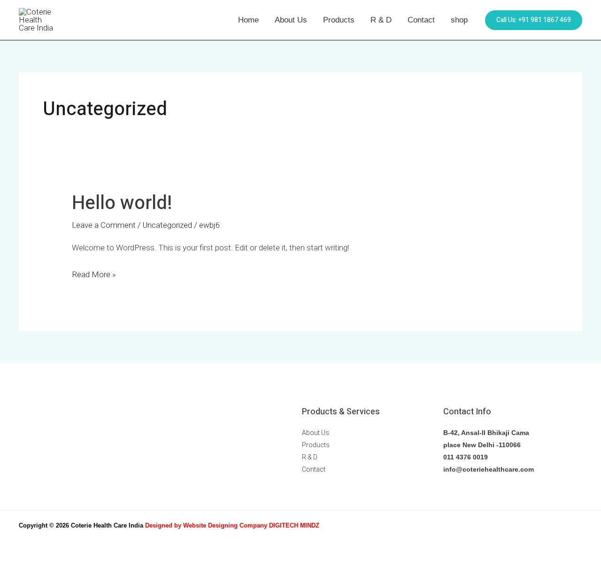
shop (459, 20)
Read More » (94, 273)
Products (338, 20)
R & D (381, 20)
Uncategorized (167, 225)
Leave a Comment (104, 225)
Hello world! (122, 203)
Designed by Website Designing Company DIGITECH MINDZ (232, 525)
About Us (291, 20)
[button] (533, 20)
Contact (421, 20)
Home (248, 20)
